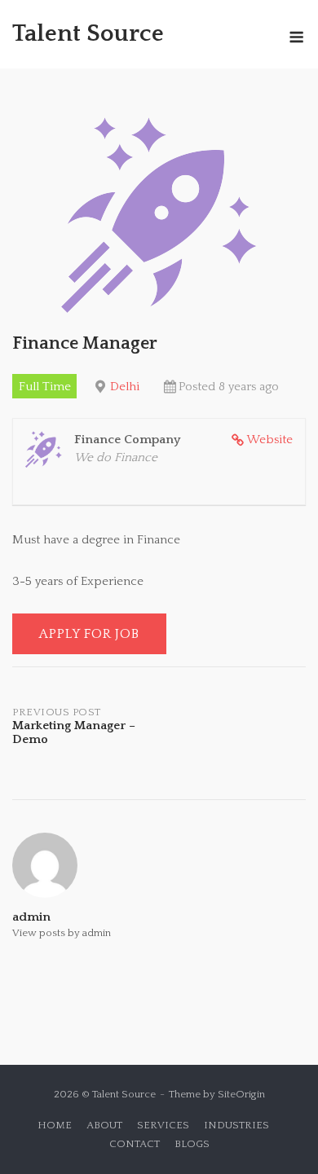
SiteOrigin (241, 1094)
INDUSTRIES (236, 1125)
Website (269, 439)
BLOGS (192, 1144)
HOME (55, 1125)
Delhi (124, 387)
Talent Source (88, 33)
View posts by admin (61, 933)
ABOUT (104, 1125)
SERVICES (163, 1125)
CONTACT (134, 1144)
